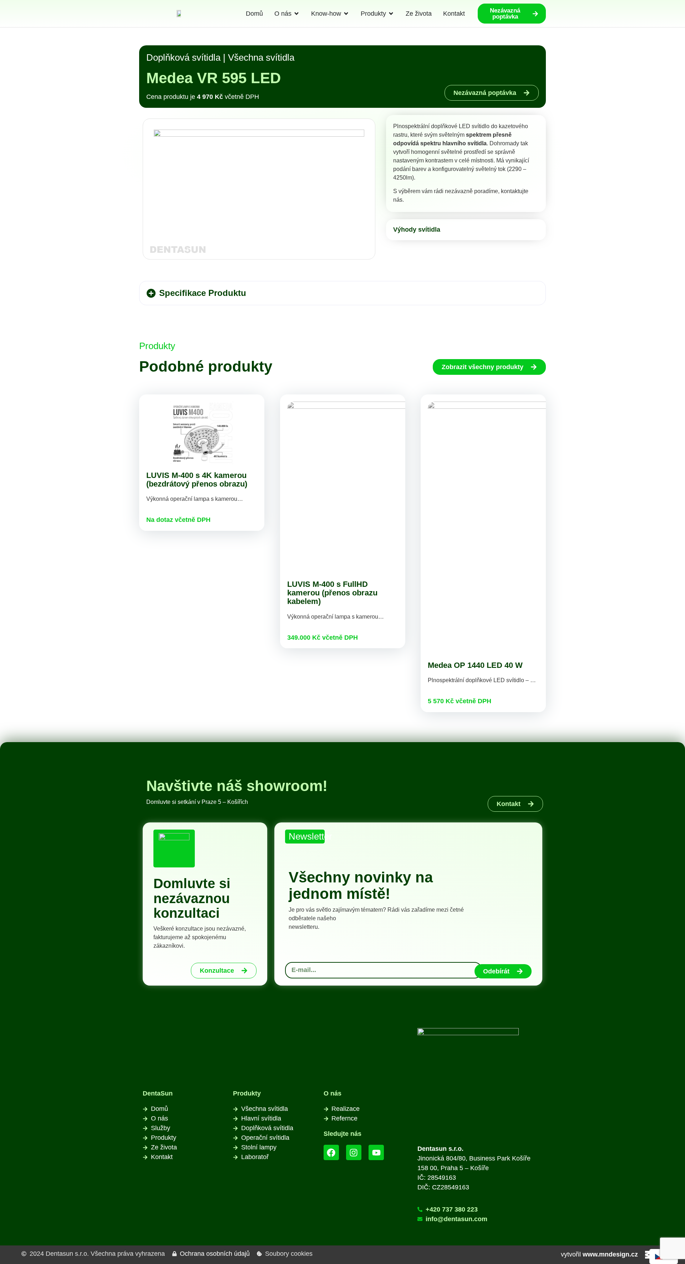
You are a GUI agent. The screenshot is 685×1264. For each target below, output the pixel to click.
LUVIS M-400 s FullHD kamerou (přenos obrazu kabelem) (332, 593)
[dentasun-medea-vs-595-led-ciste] (259, 189)
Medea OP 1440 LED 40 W (475, 665)
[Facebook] (331, 1152)
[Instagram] (353, 1152)
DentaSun (158, 1093)
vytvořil (599, 1254)
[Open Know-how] (346, 14)
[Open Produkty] (391, 14)
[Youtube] (376, 1152)
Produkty (247, 1093)
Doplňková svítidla (183, 57)
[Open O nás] (296, 14)
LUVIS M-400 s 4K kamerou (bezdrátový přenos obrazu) (196, 479)
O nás (332, 1093)
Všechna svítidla (261, 57)
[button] (342, 293)
